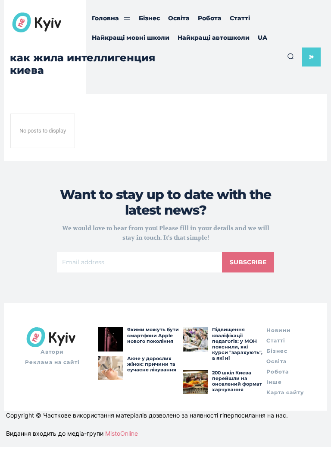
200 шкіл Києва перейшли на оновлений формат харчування (237, 381)
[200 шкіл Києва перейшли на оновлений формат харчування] (195, 382)
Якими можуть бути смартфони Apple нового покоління (153, 335)
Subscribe (248, 262)
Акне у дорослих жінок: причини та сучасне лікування (151, 364)
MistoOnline (121, 433)
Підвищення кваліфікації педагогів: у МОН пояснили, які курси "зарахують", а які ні (237, 343)
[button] (290, 56)
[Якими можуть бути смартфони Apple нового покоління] (110, 339)
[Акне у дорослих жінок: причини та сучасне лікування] (110, 368)
